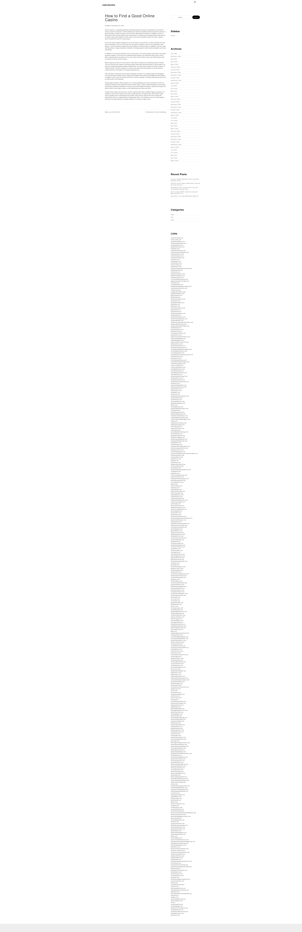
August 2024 (175, 83)
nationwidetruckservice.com (179, 655)
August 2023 (175, 115)
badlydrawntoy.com (177, 728)
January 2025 (175, 69)
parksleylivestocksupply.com (180, 478)
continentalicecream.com (179, 538)
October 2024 (175, 77)
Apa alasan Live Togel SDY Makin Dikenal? (185, 196)
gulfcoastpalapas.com (178, 708)
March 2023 (174, 128)
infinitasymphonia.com (178, 554)
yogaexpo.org (175, 473)
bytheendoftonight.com (178, 491)
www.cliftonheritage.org (178, 782)
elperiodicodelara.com (178, 241)
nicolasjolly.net (175, 552)
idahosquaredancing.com (179, 387)
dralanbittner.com (176, 399)
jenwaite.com (175, 877)
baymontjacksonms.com (178, 628)
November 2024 (176, 75)
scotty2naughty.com (177, 570)
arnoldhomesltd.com (177, 371)
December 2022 (176, 136)
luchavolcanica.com (177, 651)
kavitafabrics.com (176, 649)
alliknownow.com (176, 522)
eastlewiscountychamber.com (180, 523)
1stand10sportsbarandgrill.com (180, 419)
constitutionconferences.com (180, 687)
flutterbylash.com (176, 872)
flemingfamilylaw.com (177, 884)
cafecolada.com (176, 504)
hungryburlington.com (178, 592)
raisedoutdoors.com (177, 378)
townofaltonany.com (177, 629)
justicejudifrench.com (177, 584)
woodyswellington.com (178, 829)
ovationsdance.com (177, 457)
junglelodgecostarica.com (179, 611)
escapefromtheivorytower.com (180, 362)
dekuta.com (174, 802)
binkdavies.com (176, 541)
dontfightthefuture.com (178, 369)
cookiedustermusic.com (178, 646)
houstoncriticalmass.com (178, 516)
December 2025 (176, 56)
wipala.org (174, 484)
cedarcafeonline (108, 5)
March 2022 (174, 160)
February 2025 (175, 67)
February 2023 (175, 131)
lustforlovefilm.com (177, 550)
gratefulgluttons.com (177, 495)
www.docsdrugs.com (177, 771)
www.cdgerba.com (176, 838)
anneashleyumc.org (177, 762)
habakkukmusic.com (177, 732)
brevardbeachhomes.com (179, 360)
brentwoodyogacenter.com (179, 787)
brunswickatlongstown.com (179, 593)
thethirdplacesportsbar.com (179, 825)
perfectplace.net (176, 468)
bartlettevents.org (176, 331)
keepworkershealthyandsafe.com (181, 286)
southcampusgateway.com (179, 319)
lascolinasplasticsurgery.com (180, 780)
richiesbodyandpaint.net (178, 243)
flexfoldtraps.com (176, 755)
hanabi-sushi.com (176, 798)
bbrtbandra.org (175, 297)
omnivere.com (175, 259)
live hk (173, 35)
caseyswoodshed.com (178, 681)
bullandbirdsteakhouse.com (179, 778)
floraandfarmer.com (177, 356)
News (172, 214)
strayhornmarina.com (177, 532)
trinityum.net (175, 822)
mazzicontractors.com (178, 823)
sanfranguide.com (176, 511)
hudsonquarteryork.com (178, 834)
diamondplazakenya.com (178, 845)
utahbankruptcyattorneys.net (180, 381)
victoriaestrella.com (177, 660)
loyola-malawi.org (176, 486)
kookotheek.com (176, 315)
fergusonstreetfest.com (178, 854)
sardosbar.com (175, 392)
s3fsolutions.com (176, 358)
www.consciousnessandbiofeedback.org (183, 813)
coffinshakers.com (176, 581)
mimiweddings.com (177, 906)
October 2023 (175, 110)
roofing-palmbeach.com (178, 367)
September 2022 (176, 144)
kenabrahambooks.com (178, 545)
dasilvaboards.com (177, 529)
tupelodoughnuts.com (177, 412)
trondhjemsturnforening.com (179, 843)
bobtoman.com (175, 306)
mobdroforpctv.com (177, 496)
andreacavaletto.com (177, 477)
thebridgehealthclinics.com (179, 710)
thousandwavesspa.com (178, 662)
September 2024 (176, 80)
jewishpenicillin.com (177, 450)
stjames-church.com (177, 568)
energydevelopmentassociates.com (182, 355)
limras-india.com (176, 240)
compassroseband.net (178, 694)
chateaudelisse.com (177, 320)
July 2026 (174, 53)
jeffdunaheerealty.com (178, 750)
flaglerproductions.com (178, 534)
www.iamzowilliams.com (178, 814)
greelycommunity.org (177, 559)
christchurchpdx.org (177, 543)
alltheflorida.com (176, 859)
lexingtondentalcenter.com (179, 441)
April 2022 (174, 158)
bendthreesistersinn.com (178, 640)
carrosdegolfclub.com (177, 353)
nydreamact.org (176, 290)
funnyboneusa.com (177, 644)
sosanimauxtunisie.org (178, 308)
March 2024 (174, 96)
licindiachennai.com (177, 245)
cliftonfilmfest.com (176, 374)
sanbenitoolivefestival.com (179, 500)
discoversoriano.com (177, 505)
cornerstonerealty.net (177, 811)
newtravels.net (175, 272)
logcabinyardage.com (177, 721)
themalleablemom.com (178, 588)
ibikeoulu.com (175, 579)
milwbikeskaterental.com (178, 626)
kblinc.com (174, 405)
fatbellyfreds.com (176, 831)
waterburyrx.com (176, 672)
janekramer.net (175, 597)
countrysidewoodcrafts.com (179, 279)
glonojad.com (175, 565)
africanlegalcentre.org (178, 556)
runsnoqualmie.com (177, 769)
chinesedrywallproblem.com (179, 638)
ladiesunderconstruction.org (179, 342)
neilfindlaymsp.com (177, 665)
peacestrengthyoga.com (178, 752)
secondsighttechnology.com (179, 432)
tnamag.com (174, 699)
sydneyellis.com (176, 443)
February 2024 (175, 99)
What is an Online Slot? (112, 112)
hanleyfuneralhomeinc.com (179, 416)
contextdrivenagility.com (178, 577)
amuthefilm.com (176, 549)
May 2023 (174, 123)
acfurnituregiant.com (177, 256)
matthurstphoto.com (177, 857)
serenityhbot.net (176, 735)
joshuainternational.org (178, 737)
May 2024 (174, 91)
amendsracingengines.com (179, 757)
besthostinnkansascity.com (179, 908)
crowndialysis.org (176, 444)
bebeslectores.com (177, 344)
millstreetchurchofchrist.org (179, 865)
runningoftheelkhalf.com (178, 748)
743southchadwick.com (178, 363)
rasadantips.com (176, 261)
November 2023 (176, 107)
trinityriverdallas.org (177, 466)
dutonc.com (174, 606)
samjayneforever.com (177, 856)
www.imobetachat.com (178, 725)
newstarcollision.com (177, 428)
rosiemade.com (175, 410)
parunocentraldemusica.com (180, 840)
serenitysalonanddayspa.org (180, 252)
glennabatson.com (176, 531)
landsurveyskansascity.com (179, 764)
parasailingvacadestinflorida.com (181, 867)
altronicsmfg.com (176, 265)
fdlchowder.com (176, 775)
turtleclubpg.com (176, 656)
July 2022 (174, 150)
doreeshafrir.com (176, 572)
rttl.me (173, 902)
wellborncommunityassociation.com (182, 322)
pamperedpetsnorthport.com (179, 408)
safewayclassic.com (177, 277)
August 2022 (175, 147)
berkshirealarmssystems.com (180, 396)
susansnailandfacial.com (178, 739)
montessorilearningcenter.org (180, 852)
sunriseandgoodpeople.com (179, 637)
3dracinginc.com (176, 514)
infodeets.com (175, 249)
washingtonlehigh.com (178, 795)
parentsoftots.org (176, 716)
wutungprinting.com (177, 622)
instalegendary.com (177, 284)
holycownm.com (176, 653)
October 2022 (175, 142)
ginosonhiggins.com (177, 620)
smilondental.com (176, 426)
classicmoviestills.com (178, 502)
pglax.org (174, 631)
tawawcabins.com (176, 389)
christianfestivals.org (177, 613)
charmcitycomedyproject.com (180, 574)
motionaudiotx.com (177, 901)
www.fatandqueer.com (178, 761)
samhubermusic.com (177, 913)
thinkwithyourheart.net (178, 380)
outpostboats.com (176, 489)
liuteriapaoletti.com (177, 635)
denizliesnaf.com (176, 685)
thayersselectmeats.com (178, 703)
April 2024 (174, 94)
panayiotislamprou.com (178, 317)
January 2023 (175, 134)
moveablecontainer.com (178, 333)
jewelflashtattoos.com (178, 293)
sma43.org (174, 784)
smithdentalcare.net (177, 910)
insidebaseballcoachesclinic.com (181, 861)
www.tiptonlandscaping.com (179, 789)
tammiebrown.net (176, 604)
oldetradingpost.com (177, 340)
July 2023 (174, 118)
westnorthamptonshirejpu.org (180, 326)
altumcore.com (175, 696)
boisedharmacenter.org (178, 480)
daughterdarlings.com (178, 247)
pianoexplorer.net (176, 818)
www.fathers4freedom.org (179, 744)
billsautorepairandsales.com (180, 849)
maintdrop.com (175, 304)
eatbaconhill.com (176, 267)
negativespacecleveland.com (180, 633)
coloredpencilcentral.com (179, 373)
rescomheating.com (177, 904)
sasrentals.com (175, 430)
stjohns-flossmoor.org (177, 642)
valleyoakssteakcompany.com (180, 680)
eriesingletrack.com (177, 407)
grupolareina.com (176, 335)
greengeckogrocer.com (178, 435)
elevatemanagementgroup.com (180, 879)
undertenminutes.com (177, 258)
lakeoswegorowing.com (178, 888)
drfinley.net (174, 883)
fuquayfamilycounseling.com (180, 890)
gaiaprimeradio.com (177, 602)
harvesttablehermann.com (179, 351)
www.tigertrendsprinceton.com (180, 743)
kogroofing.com (175, 310)
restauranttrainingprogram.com (180, 446)
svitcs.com (174, 690)
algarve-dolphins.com (177, 617)
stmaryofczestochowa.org (179, 583)
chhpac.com (174, 897)
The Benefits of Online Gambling (155, 112)
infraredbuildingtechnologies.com (181, 349)
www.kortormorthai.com (178, 759)
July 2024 (174, 86)
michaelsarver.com (177, 434)
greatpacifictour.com (177, 658)
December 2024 (176, 72)
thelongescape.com (177, 608)
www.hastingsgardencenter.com (181, 816)
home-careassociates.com (179, 475)
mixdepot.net (175, 805)
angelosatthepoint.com (178, 676)
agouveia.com (175, 892)
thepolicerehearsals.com (178, 520)
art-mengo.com (175, 601)
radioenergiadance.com (178, 313)
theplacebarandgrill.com (178, 671)
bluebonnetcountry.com (178, 299)
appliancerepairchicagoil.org (180, 281)
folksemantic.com (176, 390)
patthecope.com (176, 689)
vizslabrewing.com (177, 398)
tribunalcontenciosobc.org (179, 525)
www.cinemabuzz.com (178, 804)
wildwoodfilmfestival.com (179, 324)
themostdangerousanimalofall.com (181, 518)
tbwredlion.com (175, 847)
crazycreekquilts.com (177, 540)
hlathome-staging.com (178, 437)
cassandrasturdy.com (177, 498)
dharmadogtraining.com (178, 899)
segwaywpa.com (176, 707)
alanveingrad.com (176, 619)
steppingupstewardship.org (179, 791)
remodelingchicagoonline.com (180, 786)
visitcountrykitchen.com (178, 615)
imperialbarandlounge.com (179, 376)
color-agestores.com (177, 482)
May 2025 (174, 59)
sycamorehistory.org (177, 809)
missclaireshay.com (177, 238)
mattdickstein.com (176, 726)
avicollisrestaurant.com (178, 667)
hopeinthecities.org (177, 493)
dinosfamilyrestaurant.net (179, 347)
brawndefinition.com (177, 536)
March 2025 (174, 64)
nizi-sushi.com (175, 599)
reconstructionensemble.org (179, 647)
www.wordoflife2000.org (178, 385)
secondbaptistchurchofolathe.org (181, 893)
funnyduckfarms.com (177, 875)
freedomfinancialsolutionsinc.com (181, 753)
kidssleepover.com (177, 270)
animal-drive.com (176, 698)
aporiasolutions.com (177, 705)
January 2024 (175, 102)
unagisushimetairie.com (178, 292)
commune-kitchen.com (178, 547)
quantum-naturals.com (178, 850)
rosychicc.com (175, 487)
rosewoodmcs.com (176, 807)
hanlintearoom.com (177, 874)
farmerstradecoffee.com (178, 719)
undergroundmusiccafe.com (179, 911)
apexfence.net (175, 915)
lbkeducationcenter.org (178, 464)
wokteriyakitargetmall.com (179, 439)
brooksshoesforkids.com (178, 701)
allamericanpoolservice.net (179, 448)
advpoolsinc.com (176, 674)
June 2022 (174, 152)
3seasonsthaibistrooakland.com (181, 469)
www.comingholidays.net (178, 509)
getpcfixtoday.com (176, 295)
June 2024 (174, 88)
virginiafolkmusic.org (177, 455)
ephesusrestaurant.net (178, 827)
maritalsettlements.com (178, 624)
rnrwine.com (175, 886)
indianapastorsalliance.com (179, 678)
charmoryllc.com (176, 513)
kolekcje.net (174, 461)
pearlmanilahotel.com (177, 302)
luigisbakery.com (176, 796)
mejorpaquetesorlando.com (179, 417)
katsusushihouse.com (177, 557)
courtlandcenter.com (177, 663)
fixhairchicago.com (177, 683)
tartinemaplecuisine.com (178, 595)
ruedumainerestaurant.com (179, 561)
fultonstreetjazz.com (177, 329)
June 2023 (174, 120)
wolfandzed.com (176, 800)
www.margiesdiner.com (178, 773)
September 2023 (176, 112)
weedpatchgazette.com (178, 403)
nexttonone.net (175, 734)
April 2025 (174, 61)
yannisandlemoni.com (178, 401)
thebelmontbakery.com (178, 275)
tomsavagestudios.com (178, 452)
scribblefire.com (176, 471)
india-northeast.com (177, 365)
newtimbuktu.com (176, 263)
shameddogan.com (177, 714)
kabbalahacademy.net (178, 425)
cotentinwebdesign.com (178, 338)
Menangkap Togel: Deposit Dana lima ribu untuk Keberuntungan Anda (184, 188)
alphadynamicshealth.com (179, 870)
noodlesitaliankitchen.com (179, 288)
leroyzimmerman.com (177, 881)
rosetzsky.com (175, 563)
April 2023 (174, 126)
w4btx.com (174, 421)
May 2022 (174, 155)
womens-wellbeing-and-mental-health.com (184, 453)
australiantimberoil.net (178, 346)
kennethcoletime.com (177, 590)
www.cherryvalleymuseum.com (180, 337)
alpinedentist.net (176, 311)
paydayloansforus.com (178, 274)
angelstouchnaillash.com (179, 423)
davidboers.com (176, 723)
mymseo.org (174, 895)
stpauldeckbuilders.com (178, 766)
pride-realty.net (175, 868)
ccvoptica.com (175, 793)
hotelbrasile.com (176, 328)
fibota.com (174, 836)
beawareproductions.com (179, 575)
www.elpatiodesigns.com (178, 832)
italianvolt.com (175, 394)
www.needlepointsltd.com (179, 777)
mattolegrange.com (177, 610)
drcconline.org (175, 669)
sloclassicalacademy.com (179, 527)
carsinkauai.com (176, 863)
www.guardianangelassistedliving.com (183, 841)
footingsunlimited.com (178, 768)
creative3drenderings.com (179, 717)
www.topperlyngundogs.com (180, 746)
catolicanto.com (176, 462)
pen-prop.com (175, 741)
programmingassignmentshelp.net (181, 268)
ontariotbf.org (175, 283)
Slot (172, 217)
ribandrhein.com (176, 459)
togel (172, 220)
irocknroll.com (175, 383)
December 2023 (176, 104)
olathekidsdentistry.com (178, 414)
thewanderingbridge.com (178, 586)
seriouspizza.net (176, 692)
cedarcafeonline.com (177, 254)
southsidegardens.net (177, 820)
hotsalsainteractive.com (178, 250)
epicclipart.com (175, 301)
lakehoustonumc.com (177, 730)
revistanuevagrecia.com (178, 567)
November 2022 (176, 139)
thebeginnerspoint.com (178, 507)
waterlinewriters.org (177, 712)
